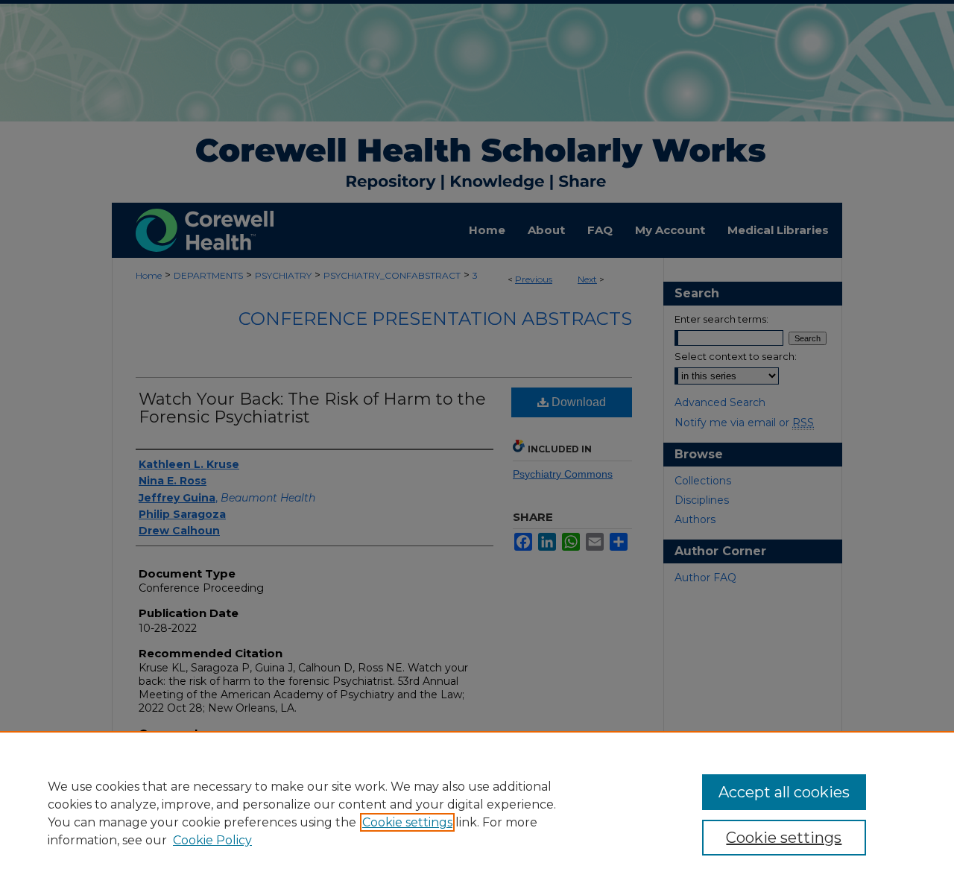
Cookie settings (407, 822)
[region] (477, 813)
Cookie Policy (212, 840)
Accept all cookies (784, 792)
